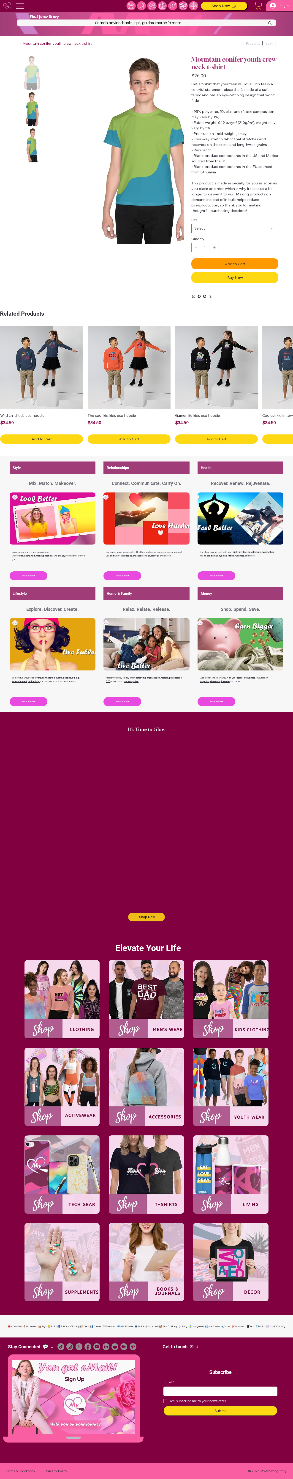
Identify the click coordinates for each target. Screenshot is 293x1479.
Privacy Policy (56, 1471)
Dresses (97, 1326)
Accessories (16, 1326)
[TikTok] (60, 1346)
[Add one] (214, 247)
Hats (121, 1326)
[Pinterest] (204, 296)
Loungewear (198, 1326)
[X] (79, 1346)
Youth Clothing (277, 1326)
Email (168, 1382)
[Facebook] (199, 296)
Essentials (110, 1326)
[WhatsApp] (193, 296)
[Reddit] (114, 1346)
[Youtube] (96, 1346)
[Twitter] (210, 296)
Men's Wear (214, 1326)
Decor (87, 1326)
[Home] (16, 43)
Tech (251, 1326)
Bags (43, 1326)
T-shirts (262, 1326)
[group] (146, 385)
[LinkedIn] (106, 1346)
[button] (258, 6)
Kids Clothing (170, 1326)
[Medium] (123, 1346)
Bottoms (64, 1326)
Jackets (141, 1326)
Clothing (75, 1326)
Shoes (227, 1326)
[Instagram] (69, 1346)
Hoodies (129, 1326)
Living (184, 1326)
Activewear (32, 1326)
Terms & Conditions (20, 1471)
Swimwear (239, 1326)
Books (53, 1326)
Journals (154, 1326)
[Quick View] (41, 367)
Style (17, 468)
